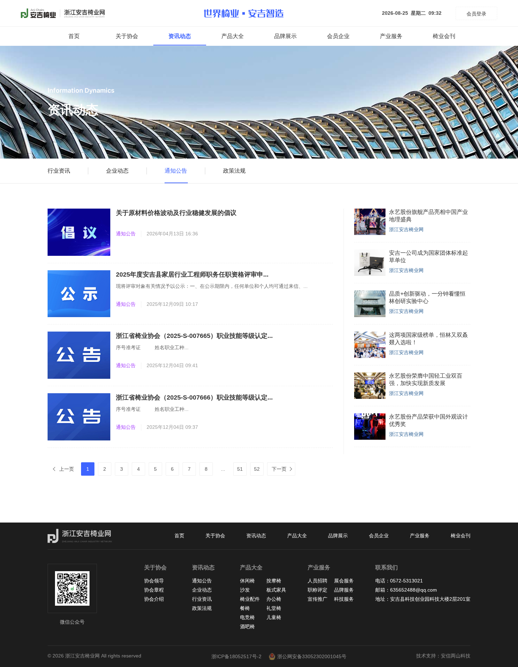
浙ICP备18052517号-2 (236, 656)
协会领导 (154, 580)
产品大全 (232, 36)
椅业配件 (250, 599)
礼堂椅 (273, 608)
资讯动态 (179, 36)
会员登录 (476, 14)
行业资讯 (59, 171)
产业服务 (391, 36)
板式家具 (276, 590)
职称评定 (317, 590)
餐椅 (245, 608)
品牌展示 (285, 36)
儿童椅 (273, 617)
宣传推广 (317, 599)
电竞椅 (247, 617)
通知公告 (176, 171)
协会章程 (154, 590)
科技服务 (344, 599)
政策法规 (234, 171)
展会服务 (344, 580)
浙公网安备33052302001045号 (311, 656)
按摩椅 (273, 580)
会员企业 (338, 36)
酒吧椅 (247, 626)
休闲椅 (247, 580)
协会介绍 (154, 599)
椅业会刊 (444, 36)
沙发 (245, 590)
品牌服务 (344, 590)
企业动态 (117, 171)
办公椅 (273, 599)
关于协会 (127, 36)
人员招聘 (317, 580)
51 (240, 469)
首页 (74, 36)
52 (257, 469)
